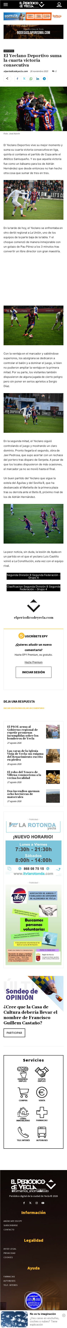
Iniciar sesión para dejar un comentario (24, 708)
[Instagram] (36, 1203)
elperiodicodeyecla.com (16, 71)
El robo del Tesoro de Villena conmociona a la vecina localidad (24, 775)
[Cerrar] (64, 1315)
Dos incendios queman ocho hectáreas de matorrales (23, 794)
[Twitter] (24, 78)
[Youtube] (43, 1203)
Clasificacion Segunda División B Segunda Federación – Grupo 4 (33, 588)
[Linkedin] (38, 78)
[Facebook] (17, 78)
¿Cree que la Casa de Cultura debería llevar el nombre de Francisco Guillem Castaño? (30, 1015)
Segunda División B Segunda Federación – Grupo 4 (33, 576)
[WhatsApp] (31, 78)
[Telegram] (44, 78)
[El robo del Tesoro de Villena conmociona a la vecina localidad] (53, 777)
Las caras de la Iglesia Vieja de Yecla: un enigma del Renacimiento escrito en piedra (25, 755)
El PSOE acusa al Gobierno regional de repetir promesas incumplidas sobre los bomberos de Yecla (22, 732)
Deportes (8, 51)
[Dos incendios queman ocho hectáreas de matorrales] (53, 796)
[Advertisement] (33, 283)
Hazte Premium (34, 662)
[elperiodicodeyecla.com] (33, 606)
